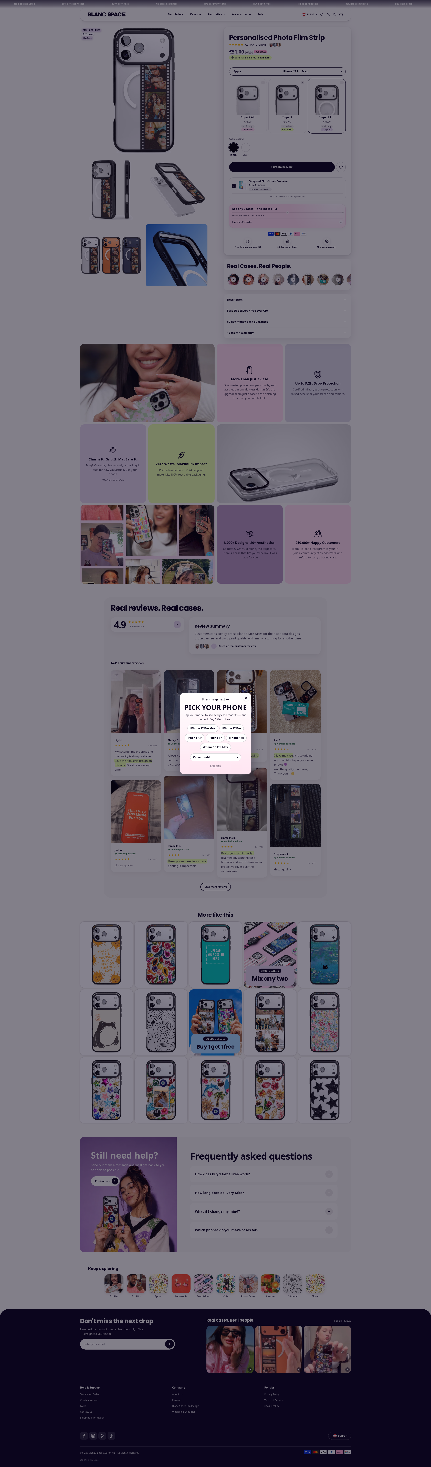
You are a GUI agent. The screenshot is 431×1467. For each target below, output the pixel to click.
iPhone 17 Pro (231, 728)
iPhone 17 (215, 738)
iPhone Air (194, 738)
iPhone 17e (236, 738)
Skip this (215, 766)
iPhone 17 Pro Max (202, 728)
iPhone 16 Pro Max (215, 747)
